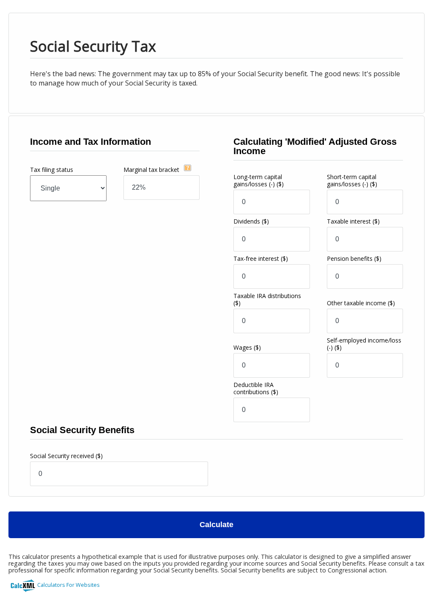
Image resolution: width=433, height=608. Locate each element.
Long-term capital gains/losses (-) (258, 180)
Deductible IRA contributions (255, 388)
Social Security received (66, 456)
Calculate (216, 524)
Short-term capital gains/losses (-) (352, 180)
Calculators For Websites (68, 585)
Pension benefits (354, 258)
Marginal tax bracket (152, 170)
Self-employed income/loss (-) (364, 343)
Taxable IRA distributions (267, 299)
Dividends (251, 221)
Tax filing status (51, 170)
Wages (247, 347)
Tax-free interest (260, 258)
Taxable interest (353, 221)
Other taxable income (361, 303)
